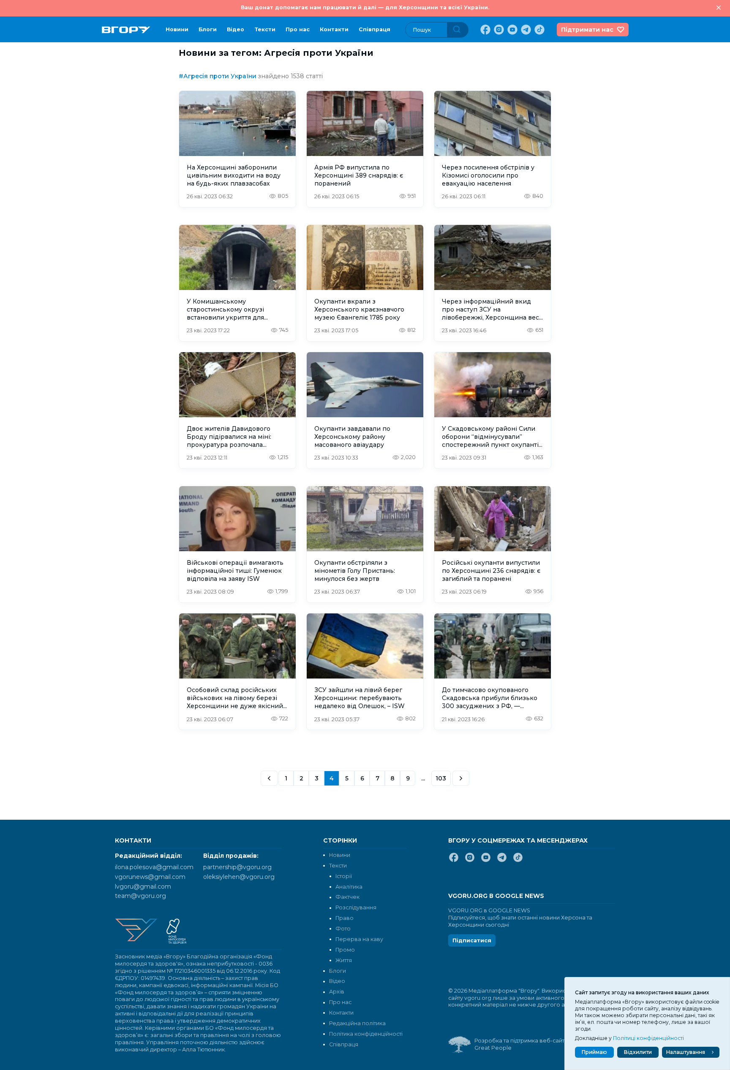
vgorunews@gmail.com (150, 877)
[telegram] (525, 30)
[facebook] (484, 30)
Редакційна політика (357, 1023)
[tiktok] (538, 30)
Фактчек (347, 897)
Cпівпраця (374, 29)
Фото (343, 928)
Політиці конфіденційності (648, 1038)
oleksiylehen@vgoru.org (239, 877)
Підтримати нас (587, 29)
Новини (177, 29)
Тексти (264, 29)
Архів (336, 991)
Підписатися (471, 940)
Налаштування (685, 1052)
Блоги (208, 29)
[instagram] (498, 30)
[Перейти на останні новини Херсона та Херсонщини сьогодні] (126, 30)
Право (344, 918)
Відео (235, 29)
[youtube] (511, 30)
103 (441, 778)
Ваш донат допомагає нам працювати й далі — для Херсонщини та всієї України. (365, 7)
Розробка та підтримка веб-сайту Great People (520, 1044)
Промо (345, 950)
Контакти (334, 29)
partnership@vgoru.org (237, 867)
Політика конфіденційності (366, 1034)
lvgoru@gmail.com (143, 886)
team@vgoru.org (140, 896)
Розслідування (355, 907)
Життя (343, 960)
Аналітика (348, 887)
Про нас (298, 29)
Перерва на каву (359, 939)
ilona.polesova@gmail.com (154, 867)
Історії (343, 876)
